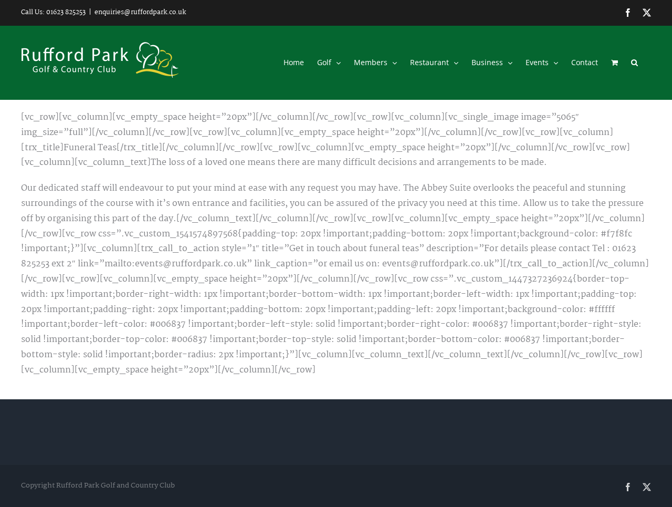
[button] (634, 62)
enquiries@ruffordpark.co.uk (140, 12)
